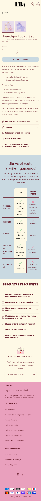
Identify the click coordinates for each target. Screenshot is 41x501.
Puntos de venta (11, 420)
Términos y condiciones (14, 440)
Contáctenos (10, 410)
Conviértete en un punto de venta (18, 415)
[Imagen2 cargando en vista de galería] (20, 26)
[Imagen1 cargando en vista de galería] (8, 26)
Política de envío (11, 425)
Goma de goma (11, 465)
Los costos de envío (15, 39)
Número (5, 47)
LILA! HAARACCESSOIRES (23, 497)
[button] (32, 4)
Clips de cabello (11, 455)
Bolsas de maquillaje (13, 460)
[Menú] (2, 4)
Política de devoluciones (14, 430)
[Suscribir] (33, 374)
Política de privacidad (13, 435)
